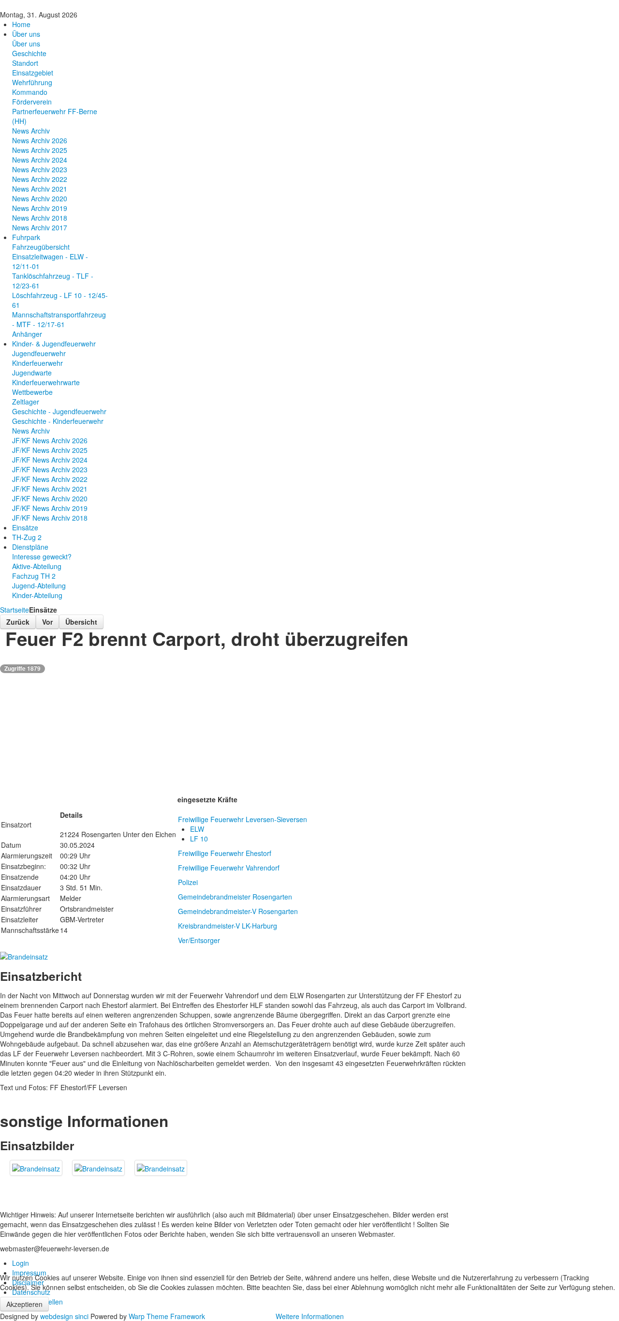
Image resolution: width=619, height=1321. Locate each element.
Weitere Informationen (310, 1316)
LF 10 (199, 838)
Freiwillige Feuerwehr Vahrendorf (229, 867)
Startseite (14, 610)
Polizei (188, 882)
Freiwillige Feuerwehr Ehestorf (224, 853)
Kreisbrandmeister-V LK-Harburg (227, 926)
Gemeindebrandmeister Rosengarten (235, 896)
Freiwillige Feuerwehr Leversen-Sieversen (242, 819)
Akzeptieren (24, 1304)
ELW (197, 829)
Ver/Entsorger (199, 940)
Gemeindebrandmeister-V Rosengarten (238, 911)
